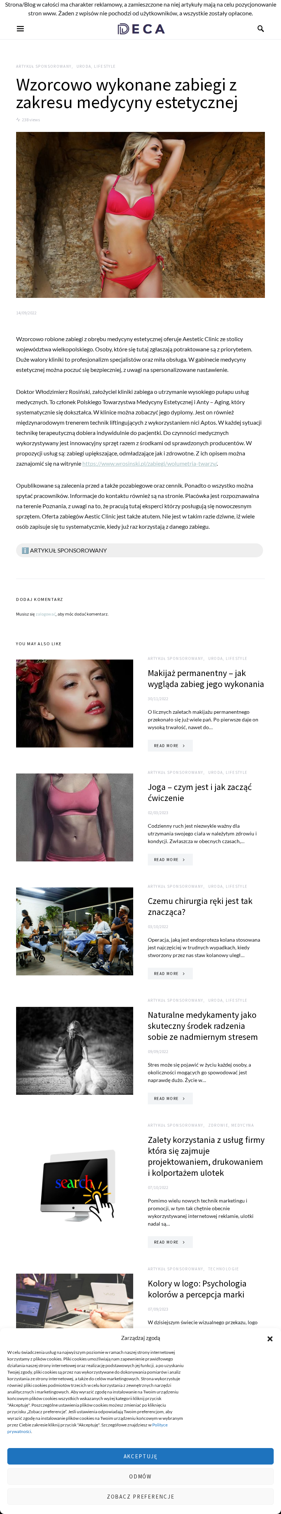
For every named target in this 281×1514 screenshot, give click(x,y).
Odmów (140, 1476)
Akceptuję (141, 1456)
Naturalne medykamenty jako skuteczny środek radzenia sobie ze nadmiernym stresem (203, 1025)
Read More (166, 745)
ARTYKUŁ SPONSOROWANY (44, 66)
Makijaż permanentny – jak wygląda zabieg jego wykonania (206, 678)
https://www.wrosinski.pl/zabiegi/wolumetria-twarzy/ (149, 463)
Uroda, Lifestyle (96, 66)
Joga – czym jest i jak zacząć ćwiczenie (200, 792)
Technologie (223, 1268)
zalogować (45, 614)
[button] (270, 1337)
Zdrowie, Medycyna (231, 1125)
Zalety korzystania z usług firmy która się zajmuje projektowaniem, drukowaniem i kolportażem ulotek (206, 1156)
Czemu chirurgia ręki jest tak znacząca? (200, 906)
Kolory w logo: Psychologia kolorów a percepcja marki (197, 1289)
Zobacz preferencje (141, 1496)
